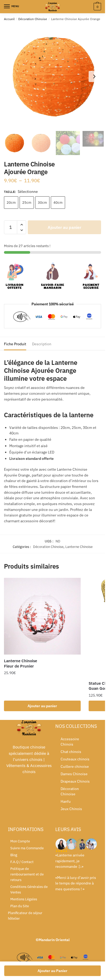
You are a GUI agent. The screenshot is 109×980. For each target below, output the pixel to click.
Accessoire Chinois (70, 742)
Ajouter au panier (64, 227)
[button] (94, 76)
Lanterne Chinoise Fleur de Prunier (20, 663)
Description (41, 344)
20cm (11, 202)
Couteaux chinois (75, 759)
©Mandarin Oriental (53, 939)
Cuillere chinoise (75, 766)
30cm (42, 202)
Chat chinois (71, 751)
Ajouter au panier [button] (42, 706)
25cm (26, 202)
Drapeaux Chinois (75, 781)
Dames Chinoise (74, 774)
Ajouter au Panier (52, 970)
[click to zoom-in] (54, 76)
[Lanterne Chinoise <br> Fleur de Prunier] (42, 616)
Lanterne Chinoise (79, 547)
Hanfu (66, 801)
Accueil (9, 19)
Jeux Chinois (71, 808)
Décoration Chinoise (32, 19)
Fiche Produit (15, 344)
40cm (57, 202)
